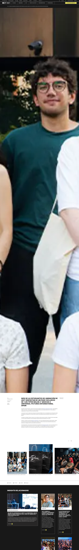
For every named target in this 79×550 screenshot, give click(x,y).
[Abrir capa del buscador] (59, 0)
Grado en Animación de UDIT (47, 408)
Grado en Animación (35, 420)
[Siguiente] (71, 441)
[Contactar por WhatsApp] (65, 0)
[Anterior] (68, 441)
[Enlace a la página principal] (7, 3)
